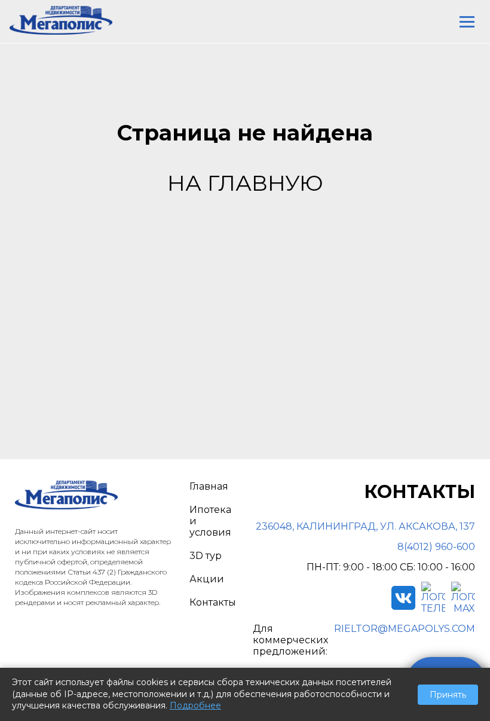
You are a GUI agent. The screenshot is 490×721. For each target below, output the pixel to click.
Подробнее (195, 705)
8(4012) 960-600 (436, 546)
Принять (448, 694)
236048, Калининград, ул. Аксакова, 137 (365, 526)
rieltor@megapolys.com (404, 628)
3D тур (205, 555)
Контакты (212, 602)
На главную (245, 183)
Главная (208, 486)
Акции (206, 579)
